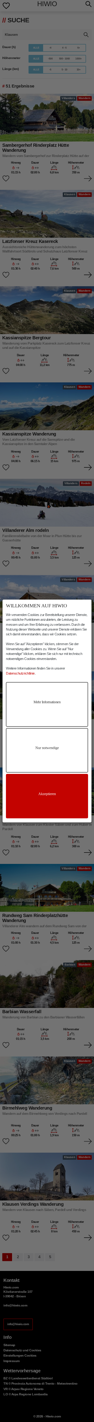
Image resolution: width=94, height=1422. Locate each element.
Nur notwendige (47, 748)
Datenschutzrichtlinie (20, 673)
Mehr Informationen (47, 702)
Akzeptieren (47, 794)
